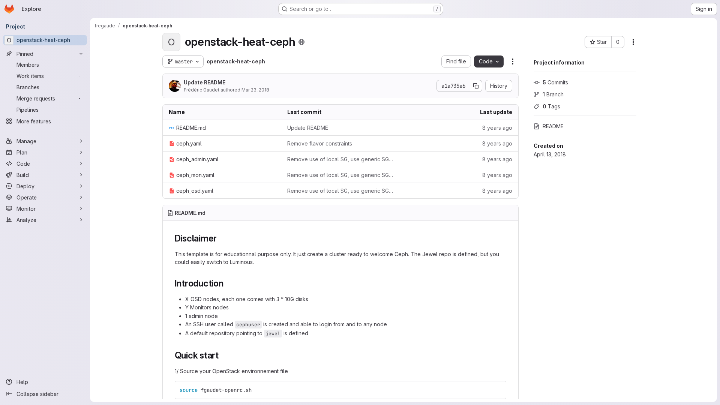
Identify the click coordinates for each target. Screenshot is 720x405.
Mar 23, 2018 (255, 90)
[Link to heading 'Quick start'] (223, 355)
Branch (553, 94)
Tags (551, 106)
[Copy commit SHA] (476, 86)
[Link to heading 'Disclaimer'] (221, 238)
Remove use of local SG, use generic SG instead (340, 159)
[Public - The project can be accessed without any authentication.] (301, 42)
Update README (204, 82)
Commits (555, 82)
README (553, 126)
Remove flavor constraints (319, 143)
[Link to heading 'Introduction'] (228, 283)
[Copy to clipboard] (497, 390)
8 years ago (497, 127)
